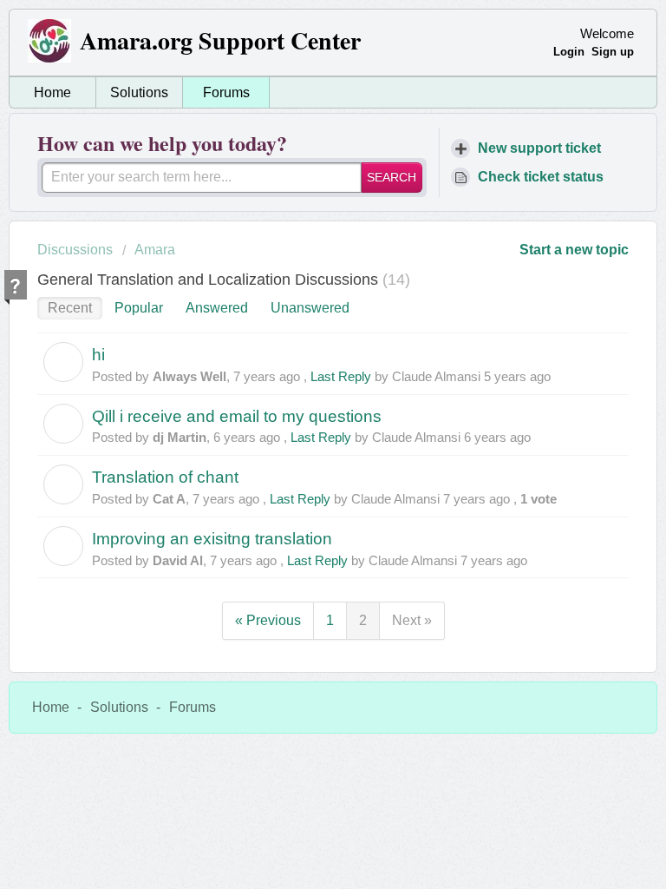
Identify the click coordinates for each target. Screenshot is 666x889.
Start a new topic (574, 249)
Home (52, 92)
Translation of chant (165, 477)
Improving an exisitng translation (212, 539)
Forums (226, 92)
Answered (217, 307)
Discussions (75, 249)
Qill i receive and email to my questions (237, 416)
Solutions (139, 92)
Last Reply (340, 376)
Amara (154, 249)
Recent (70, 307)
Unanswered (310, 307)
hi (98, 355)
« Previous (268, 620)
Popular (138, 307)
